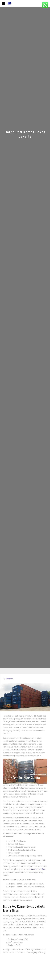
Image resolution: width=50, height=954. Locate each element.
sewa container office (37, 869)
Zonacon (9, 679)
